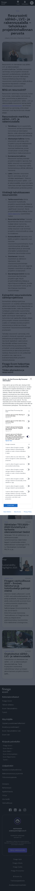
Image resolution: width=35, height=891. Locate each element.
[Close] (31, 379)
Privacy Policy (28, 511)
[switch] (28, 415)
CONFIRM (10, 505)
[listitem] (17, 411)
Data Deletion (7, 511)
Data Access (17, 511)
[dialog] (17, 445)
